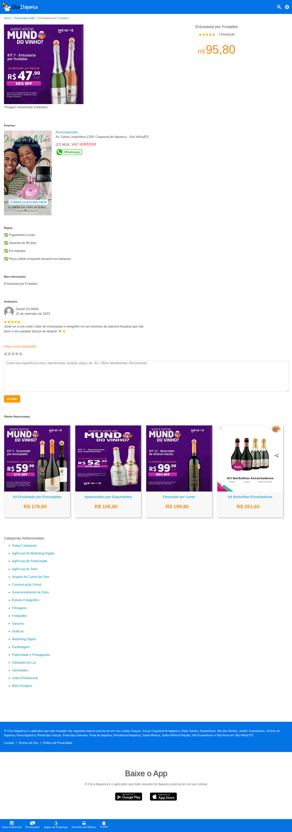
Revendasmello (67, 132)
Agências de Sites (25, 569)
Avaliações (10, 301)
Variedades (20, 670)
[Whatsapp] (102, 152)
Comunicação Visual (26, 584)
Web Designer (22, 686)
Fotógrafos (19, 615)
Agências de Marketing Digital (33, 553)
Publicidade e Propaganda (31, 654)
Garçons (18, 623)
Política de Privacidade (57, 742)
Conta (104, 826)
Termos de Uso (28, 742)
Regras (8, 227)
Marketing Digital (24, 639)
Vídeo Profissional (25, 678)
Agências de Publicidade (29, 561)
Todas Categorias (24, 545)
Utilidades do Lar (24, 662)
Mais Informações (15, 276)
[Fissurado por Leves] (179, 490)
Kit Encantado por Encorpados (37, 497)
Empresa (9, 125)
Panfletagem (21, 647)
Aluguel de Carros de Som (30, 576)
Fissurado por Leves (179, 497)
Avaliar (12, 399)
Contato (9, 742)
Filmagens (19, 608)
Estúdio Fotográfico (25, 600)
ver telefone (84, 144)
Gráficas (18, 631)
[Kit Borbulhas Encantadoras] (250, 490)
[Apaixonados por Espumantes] (108, 490)
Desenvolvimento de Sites (30, 592)
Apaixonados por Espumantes (108, 497)
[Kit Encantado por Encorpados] (37, 490)
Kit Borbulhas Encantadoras (250, 497)
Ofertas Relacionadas (17, 416)
